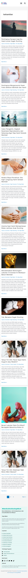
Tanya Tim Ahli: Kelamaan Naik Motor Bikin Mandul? (12, 471)
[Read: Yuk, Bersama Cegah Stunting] (14, 306)
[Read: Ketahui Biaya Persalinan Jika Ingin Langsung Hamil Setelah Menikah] (14, 166)
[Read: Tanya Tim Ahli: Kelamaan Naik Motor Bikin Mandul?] (14, 459)
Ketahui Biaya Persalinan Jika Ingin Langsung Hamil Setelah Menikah (12, 180)
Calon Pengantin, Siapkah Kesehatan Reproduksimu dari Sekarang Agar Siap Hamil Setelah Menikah (13, 132)
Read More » (4, 61)
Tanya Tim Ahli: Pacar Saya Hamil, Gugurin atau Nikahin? (13, 361)
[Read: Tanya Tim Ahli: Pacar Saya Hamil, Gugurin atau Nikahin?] (14, 349)
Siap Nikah (12, 43)
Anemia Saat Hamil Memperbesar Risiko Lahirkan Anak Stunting (13, 227)
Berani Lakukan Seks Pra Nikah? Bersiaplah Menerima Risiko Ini (13, 426)
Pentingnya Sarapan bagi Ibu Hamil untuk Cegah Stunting (11, 40)
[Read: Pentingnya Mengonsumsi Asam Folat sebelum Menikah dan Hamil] (14, 74)
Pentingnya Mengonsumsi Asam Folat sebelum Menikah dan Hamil (13, 86)
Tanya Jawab (13, 364)
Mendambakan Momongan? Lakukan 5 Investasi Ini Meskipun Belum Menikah (13, 273)
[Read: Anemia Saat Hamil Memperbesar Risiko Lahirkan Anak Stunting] (14, 215)
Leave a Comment (5, 43)
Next (24, 496)
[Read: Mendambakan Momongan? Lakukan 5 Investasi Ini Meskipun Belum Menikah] (14, 260)
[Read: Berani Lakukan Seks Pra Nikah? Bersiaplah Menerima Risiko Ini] (14, 404)
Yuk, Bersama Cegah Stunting (12, 317)
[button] (25, 3)
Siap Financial (13, 184)
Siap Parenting (13, 90)
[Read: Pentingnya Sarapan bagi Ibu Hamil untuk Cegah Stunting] (14, 28)
